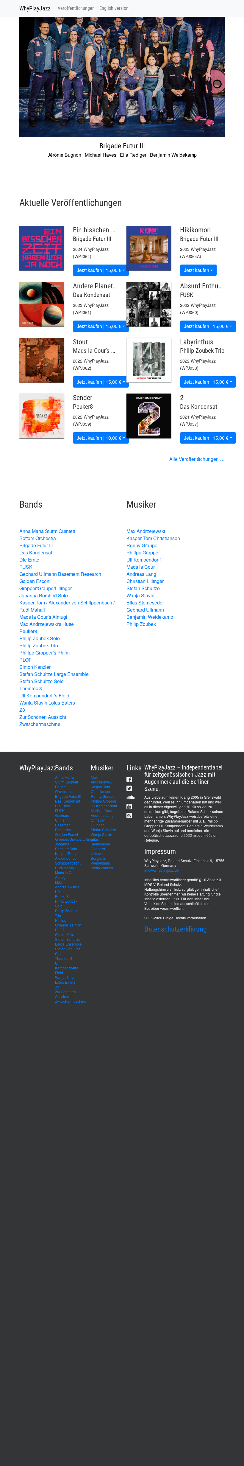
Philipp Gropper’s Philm (44, 652)
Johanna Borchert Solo (43, 595)
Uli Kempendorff (143, 559)
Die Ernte (29, 559)
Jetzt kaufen (196, 270)
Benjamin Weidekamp (149, 616)
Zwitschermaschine (39, 724)
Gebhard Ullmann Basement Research (60, 573)
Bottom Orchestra (37, 538)
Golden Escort (34, 581)
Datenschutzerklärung (175, 929)
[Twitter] (129, 788)
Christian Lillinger (145, 581)
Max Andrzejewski (145, 531)
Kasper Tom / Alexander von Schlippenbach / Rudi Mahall (68, 860)
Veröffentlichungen (76, 8)
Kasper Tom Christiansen (153, 538)
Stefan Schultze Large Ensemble (54, 674)
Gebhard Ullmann (145, 609)
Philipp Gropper (143, 552)
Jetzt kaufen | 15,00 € (99, 270)
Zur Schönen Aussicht (42, 716)
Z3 (22, 709)
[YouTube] (129, 806)
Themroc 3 (30, 688)
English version (114, 8)
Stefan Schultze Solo (41, 681)
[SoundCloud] (130, 797)
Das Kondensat (35, 552)
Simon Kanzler (35, 666)
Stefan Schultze (143, 588)
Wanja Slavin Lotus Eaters (47, 702)
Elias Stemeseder (145, 602)
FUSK (25, 566)
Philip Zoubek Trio (38, 645)
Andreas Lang (141, 573)
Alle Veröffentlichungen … (197, 458)
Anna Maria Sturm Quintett (47, 531)
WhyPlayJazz (35, 8)
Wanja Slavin (140, 595)
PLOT (25, 659)
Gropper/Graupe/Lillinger (45, 588)
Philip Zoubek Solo (39, 638)
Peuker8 (28, 631)
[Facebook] (129, 779)
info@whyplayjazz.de (161, 870)
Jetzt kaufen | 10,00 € (99, 437)
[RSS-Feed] (129, 815)
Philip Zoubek (141, 624)
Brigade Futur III (36, 545)
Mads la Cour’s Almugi (43, 616)
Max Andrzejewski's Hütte (46, 624)
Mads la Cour (140, 566)
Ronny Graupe (141, 545)
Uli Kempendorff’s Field (44, 695)
